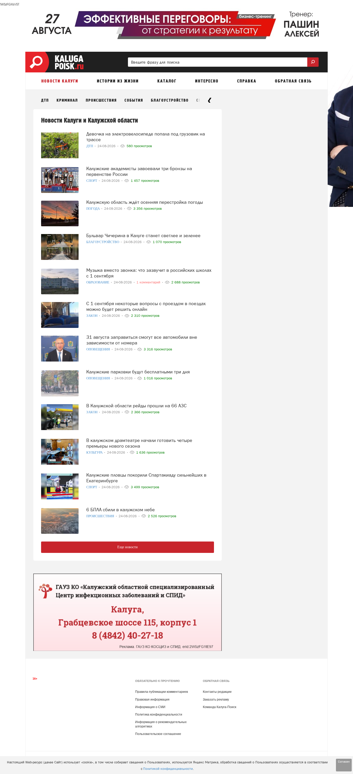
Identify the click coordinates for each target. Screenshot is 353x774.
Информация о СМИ (150, 707)
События (134, 100)
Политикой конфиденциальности (168, 769)
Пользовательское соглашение (158, 734)
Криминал (67, 100)
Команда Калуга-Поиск (219, 707)
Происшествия (101, 100)
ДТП (45, 100)
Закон (92, 316)
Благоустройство (170, 100)
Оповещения (98, 349)
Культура (94, 452)
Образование (98, 282)
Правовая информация (152, 699)
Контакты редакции (217, 692)
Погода (93, 209)
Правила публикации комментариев (161, 692)
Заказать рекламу (216, 699)
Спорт (92, 181)
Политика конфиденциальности (158, 714)
